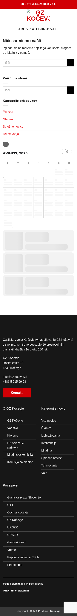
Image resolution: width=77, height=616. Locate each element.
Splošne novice (13, 126)
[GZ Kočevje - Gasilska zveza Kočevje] (38, 15)
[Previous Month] (64, 151)
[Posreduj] (70, 62)
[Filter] (6, 144)
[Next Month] (69, 151)
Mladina (8, 119)
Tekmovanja (11, 133)
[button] (5, 15)
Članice (8, 112)
